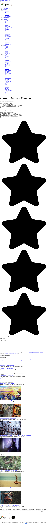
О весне (6, 25)
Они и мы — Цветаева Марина (6, 375)
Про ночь (7, 30)
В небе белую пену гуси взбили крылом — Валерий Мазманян (15, 360)
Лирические (7, 64)
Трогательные (8, 61)
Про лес (6, 28)
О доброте (7, 62)
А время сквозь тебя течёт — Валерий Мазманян (10, 487)
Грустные (7, 60)
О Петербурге (8, 81)
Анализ (4, 95)
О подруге (7, 39)
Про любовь (7, 13)
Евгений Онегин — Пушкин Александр (8, 418)
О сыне (6, 52)
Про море (7, 29)
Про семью (7, 53)
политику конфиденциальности (11, 353)
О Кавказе (7, 84)
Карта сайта (11, 519)
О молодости (8, 44)
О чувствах (4, 54)
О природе (4, 19)
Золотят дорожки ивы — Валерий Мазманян (9, 505)
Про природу (8, 22)
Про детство (7, 65)
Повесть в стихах (8, 92)
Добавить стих (5, 17)
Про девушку (8, 36)
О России (7, 80)
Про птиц (7, 69)
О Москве (7, 76)
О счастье (7, 58)
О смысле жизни (8, 90)
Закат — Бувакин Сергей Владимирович (8, 400)
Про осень (7, 23)
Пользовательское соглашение (28, 521)
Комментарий (3, 349)
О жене (6, 46)
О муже (6, 47)
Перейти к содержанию (5, 0)
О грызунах (7, 74)
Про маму (7, 35)
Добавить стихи (17, 519)
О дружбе (7, 38)
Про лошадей (8, 73)
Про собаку (7, 71)
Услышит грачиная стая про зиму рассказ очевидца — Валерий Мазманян (18, 359)
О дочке (6, 51)
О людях (4, 31)
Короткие (7, 89)
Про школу (7, 42)
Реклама (2, 519)
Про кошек (7, 72)
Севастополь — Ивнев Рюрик (6, 368)
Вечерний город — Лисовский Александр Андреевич (14, 362)
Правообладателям (4, 521)
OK (25, 523)
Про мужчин (7, 33)
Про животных (8, 70)
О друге (6, 37)
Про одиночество (8, 12)
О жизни (7, 56)
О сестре (7, 48)
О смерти (7, 57)
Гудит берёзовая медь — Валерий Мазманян (9, 470)
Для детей (4, 9)
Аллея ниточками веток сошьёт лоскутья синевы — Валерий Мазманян (15, 435)
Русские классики (6, 8)
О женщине (7, 34)
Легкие (6, 88)
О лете (6, 20)
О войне (7, 83)
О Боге (6, 91)
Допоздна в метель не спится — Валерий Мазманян (11, 452)
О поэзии (7, 87)
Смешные (7, 66)
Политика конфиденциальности (15, 521)
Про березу (7, 26)
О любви (4, 10)
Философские (5, 86)
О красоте (7, 63)
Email (1, 340)
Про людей (7, 40)
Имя (1, 338)
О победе (7, 82)
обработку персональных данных (36, 352)
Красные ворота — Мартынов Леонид (8, 372)
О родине (4, 75)
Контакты (6, 519)
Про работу (7, 43)
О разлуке (7, 15)
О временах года (8, 27)
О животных (5, 67)
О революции (8, 78)
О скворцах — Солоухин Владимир (7, 365)
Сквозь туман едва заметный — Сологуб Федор (10, 378)
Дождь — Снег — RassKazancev (7, 383)
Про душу (7, 55)
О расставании (8, 16)
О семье (4, 45)
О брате (6, 49)
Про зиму (7, 21)
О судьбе (7, 11)
